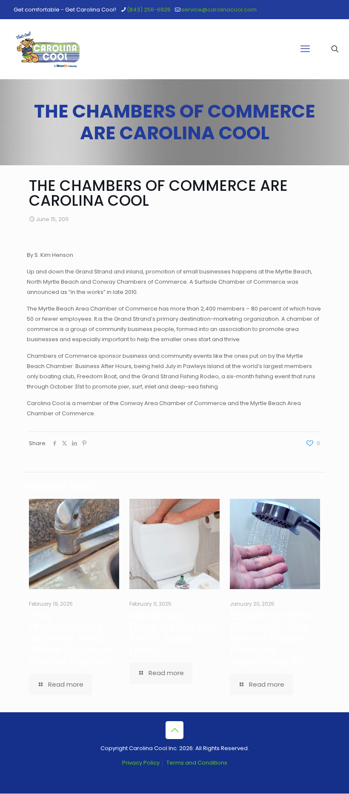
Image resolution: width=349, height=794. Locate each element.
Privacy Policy (141, 763)
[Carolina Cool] (48, 49)
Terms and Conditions (196, 763)
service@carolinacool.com (219, 10)
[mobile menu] (305, 49)
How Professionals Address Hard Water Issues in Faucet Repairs (71, 638)
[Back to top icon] (174, 730)
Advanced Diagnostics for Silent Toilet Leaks (171, 633)
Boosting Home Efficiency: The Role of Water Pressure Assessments (272, 638)
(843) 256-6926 (149, 10)
